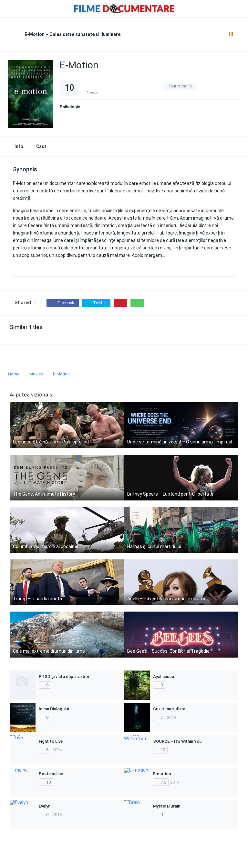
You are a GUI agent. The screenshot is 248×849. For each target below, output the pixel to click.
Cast (41, 146)
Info (19, 146)
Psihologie (70, 107)
